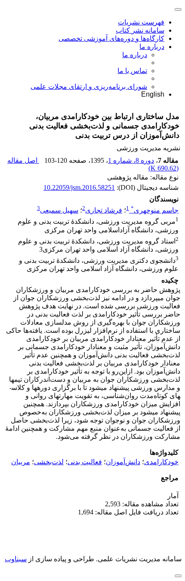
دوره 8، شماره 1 (131, 160)
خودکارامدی (161, 461)
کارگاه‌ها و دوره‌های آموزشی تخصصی (111, 38)
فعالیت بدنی (85, 461)
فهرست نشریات (141, 22)
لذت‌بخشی (49, 461)
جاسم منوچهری (155, 210)
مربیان (20, 461)
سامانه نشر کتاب (140, 30)
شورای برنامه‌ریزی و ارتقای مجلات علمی (89, 86)
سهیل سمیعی (59, 210)
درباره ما (151, 46)
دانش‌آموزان (123, 461)
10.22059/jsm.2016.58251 (79, 187)
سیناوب (16, 559)
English (152, 94)
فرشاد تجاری (103, 210)
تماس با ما (132, 70)
